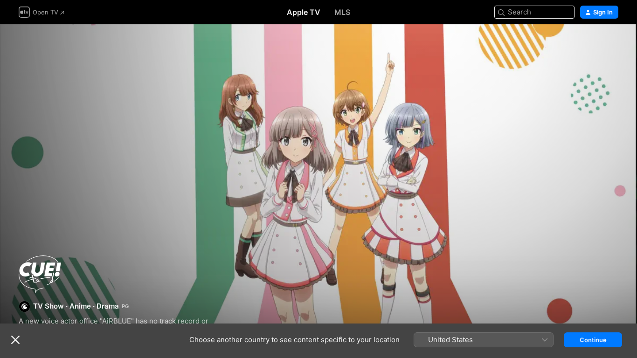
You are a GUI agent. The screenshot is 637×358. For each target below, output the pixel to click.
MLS (342, 12)
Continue (593, 340)
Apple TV (303, 12)
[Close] (15, 340)
